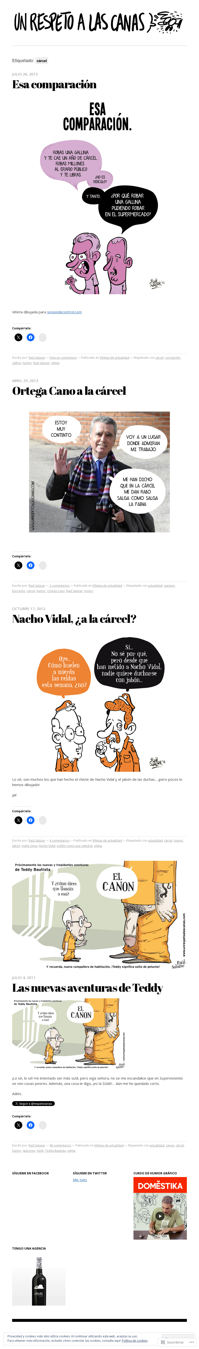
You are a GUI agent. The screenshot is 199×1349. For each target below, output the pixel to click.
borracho (18, 591)
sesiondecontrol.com (64, 311)
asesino (169, 586)
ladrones (29, 1151)
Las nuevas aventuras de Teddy (87, 987)
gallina (16, 363)
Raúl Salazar (37, 358)
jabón (16, 846)
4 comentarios (59, 840)
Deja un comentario (63, 358)
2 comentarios (59, 586)
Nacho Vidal (47, 846)
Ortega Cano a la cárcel (69, 390)
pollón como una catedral (74, 846)
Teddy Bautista (55, 1151)
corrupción (172, 358)
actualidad (155, 586)
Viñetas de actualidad (114, 358)
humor (27, 363)
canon (170, 1145)
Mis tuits (80, 1179)
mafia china (29, 846)
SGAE (40, 1151)
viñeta (55, 363)
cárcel (159, 358)
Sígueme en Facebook (30, 1173)
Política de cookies (135, 1341)
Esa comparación (54, 84)
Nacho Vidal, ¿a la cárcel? (74, 618)
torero (88, 591)
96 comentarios (60, 1145)
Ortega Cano (56, 591)
